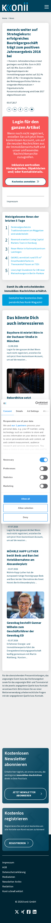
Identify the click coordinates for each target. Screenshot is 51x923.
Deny (25, 517)
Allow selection (25, 508)
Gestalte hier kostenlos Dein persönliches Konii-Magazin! (25, 300)
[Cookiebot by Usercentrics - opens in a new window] (36, 403)
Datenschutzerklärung (14, 872)
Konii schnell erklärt (12, 891)
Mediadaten (8, 876)
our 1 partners (18, 425)
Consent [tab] (7, 411)
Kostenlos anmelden (23, 181)
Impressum (12, 201)
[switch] (44, 468)
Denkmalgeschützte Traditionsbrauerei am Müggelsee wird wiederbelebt (27, 230)
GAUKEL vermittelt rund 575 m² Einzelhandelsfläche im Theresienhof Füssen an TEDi (26, 261)
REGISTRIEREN (17, 843)
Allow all (25, 499)
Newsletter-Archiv (11, 881)
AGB (4, 867)
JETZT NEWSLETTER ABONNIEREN (24, 794)
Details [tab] (19, 411)
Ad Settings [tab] (33, 411)
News (11, 18)
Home (4, 18)
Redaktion (7, 886)
